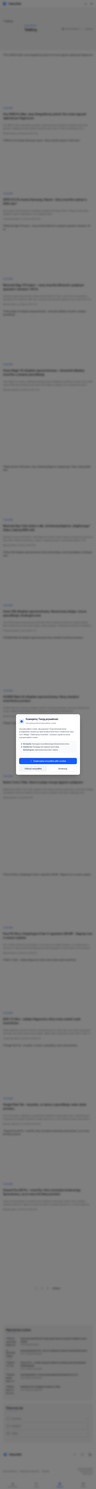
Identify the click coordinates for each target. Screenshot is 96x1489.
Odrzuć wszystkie (33, 768)
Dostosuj (62, 768)
